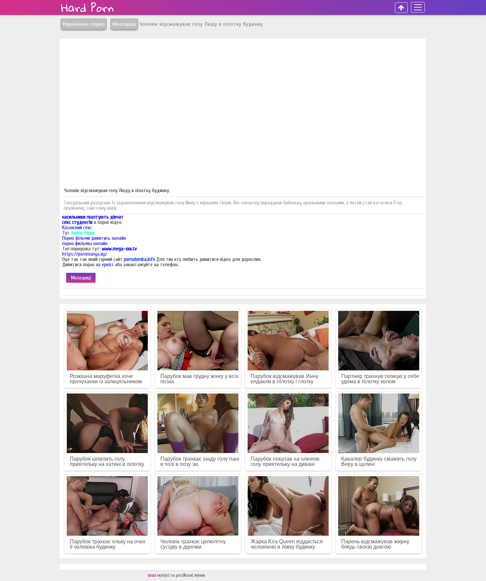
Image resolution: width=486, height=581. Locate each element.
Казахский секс (77, 227)
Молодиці (81, 278)
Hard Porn (87, 7)
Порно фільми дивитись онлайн (94, 238)
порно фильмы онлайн (84, 243)
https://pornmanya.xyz (84, 254)
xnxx (152, 575)
